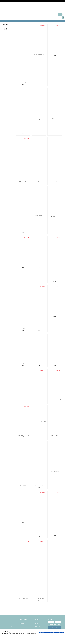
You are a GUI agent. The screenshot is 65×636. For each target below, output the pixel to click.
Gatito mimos (39, 181)
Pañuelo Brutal (23, 82)
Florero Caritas (23, 363)
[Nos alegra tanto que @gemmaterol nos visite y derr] (27, 611)
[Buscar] (63, 17)
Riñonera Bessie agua (23, 485)
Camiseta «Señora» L (23, 328)
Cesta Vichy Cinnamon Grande (39, 598)
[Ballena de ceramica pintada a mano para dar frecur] (5, 611)
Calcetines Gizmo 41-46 (39, 215)
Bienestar (24, 14)
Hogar (46, 14)
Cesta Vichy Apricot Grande (23, 598)
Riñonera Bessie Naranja (39, 485)
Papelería (35, 14)
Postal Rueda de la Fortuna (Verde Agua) (39, 421)
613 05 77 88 (22, 623)
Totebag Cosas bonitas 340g (39, 54)
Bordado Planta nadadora (23, 181)
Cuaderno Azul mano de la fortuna (54, 570)
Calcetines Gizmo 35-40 (55, 216)
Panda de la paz (54, 181)
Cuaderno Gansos (55, 363)
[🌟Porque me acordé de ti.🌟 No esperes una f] (38, 611)
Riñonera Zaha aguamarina (54, 471)
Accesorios (18, 14)
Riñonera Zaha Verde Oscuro (54, 435)
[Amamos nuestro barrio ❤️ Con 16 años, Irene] (48, 611)
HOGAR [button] (4, 30)
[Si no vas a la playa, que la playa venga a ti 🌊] (16, 611)
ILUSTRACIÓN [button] (5, 29)
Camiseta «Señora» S (38, 328)
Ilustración (41, 14)
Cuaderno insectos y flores (54, 53)
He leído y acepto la (54, 624)
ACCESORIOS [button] (5, 24)
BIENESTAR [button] (5, 25)
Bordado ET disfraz (39, 117)
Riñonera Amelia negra (54, 533)
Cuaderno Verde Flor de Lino (54, 314)
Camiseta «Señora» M (54, 279)
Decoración (30, 14)
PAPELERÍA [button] (5, 28)
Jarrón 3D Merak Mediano (23, 230)
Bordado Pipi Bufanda (54, 118)
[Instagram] (11, 626)
